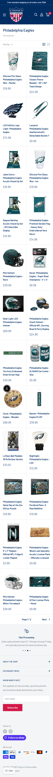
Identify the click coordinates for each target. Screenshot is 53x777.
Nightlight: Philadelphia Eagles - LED (39, 459)
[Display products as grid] (44, 44)
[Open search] (36, 14)
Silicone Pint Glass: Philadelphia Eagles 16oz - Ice (38, 178)
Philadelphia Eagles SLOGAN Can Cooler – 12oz (39, 371)
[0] (47, 14)
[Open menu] (4, 15)
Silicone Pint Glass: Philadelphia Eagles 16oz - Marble (12, 79)
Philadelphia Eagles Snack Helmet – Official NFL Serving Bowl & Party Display (39, 323)
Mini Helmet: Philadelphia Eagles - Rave (13, 276)
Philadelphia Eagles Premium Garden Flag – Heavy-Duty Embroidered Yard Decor (39, 227)
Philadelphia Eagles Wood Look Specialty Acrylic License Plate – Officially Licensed (39, 552)
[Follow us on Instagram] (11, 731)
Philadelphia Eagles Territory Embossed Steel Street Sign (12, 371)
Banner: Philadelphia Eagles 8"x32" (39, 415)
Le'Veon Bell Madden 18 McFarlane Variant (13, 458)
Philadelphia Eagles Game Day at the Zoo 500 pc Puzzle (13, 505)
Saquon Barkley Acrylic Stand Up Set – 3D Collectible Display (13, 225)
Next (44, 619)
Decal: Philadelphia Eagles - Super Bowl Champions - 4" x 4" (39, 276)
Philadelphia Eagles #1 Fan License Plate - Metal (39, 600)
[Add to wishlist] (23, 52)
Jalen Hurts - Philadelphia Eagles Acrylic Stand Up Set (13, 178)
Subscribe (12, 707)
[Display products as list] (48, 44)
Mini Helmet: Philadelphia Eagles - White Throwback (13, 600)
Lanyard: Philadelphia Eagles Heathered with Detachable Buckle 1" (39, 130)
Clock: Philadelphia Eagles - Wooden (12, 415)
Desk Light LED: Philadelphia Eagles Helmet (12, 322)
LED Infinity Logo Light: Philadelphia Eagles (12, 129)
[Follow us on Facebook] (5, 731)
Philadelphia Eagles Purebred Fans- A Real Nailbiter (38, 505)
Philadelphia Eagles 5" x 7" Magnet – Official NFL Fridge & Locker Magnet (13, 552)
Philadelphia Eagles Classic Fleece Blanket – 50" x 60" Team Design (38, 81)
